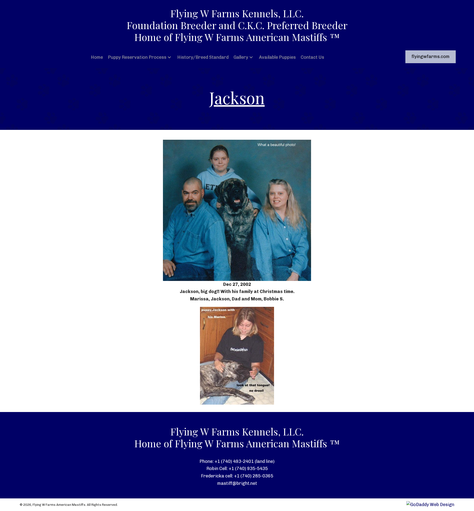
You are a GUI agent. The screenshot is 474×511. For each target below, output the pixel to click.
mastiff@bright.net (237, 483)
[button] (169, 57)
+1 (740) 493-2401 (234, 461)
